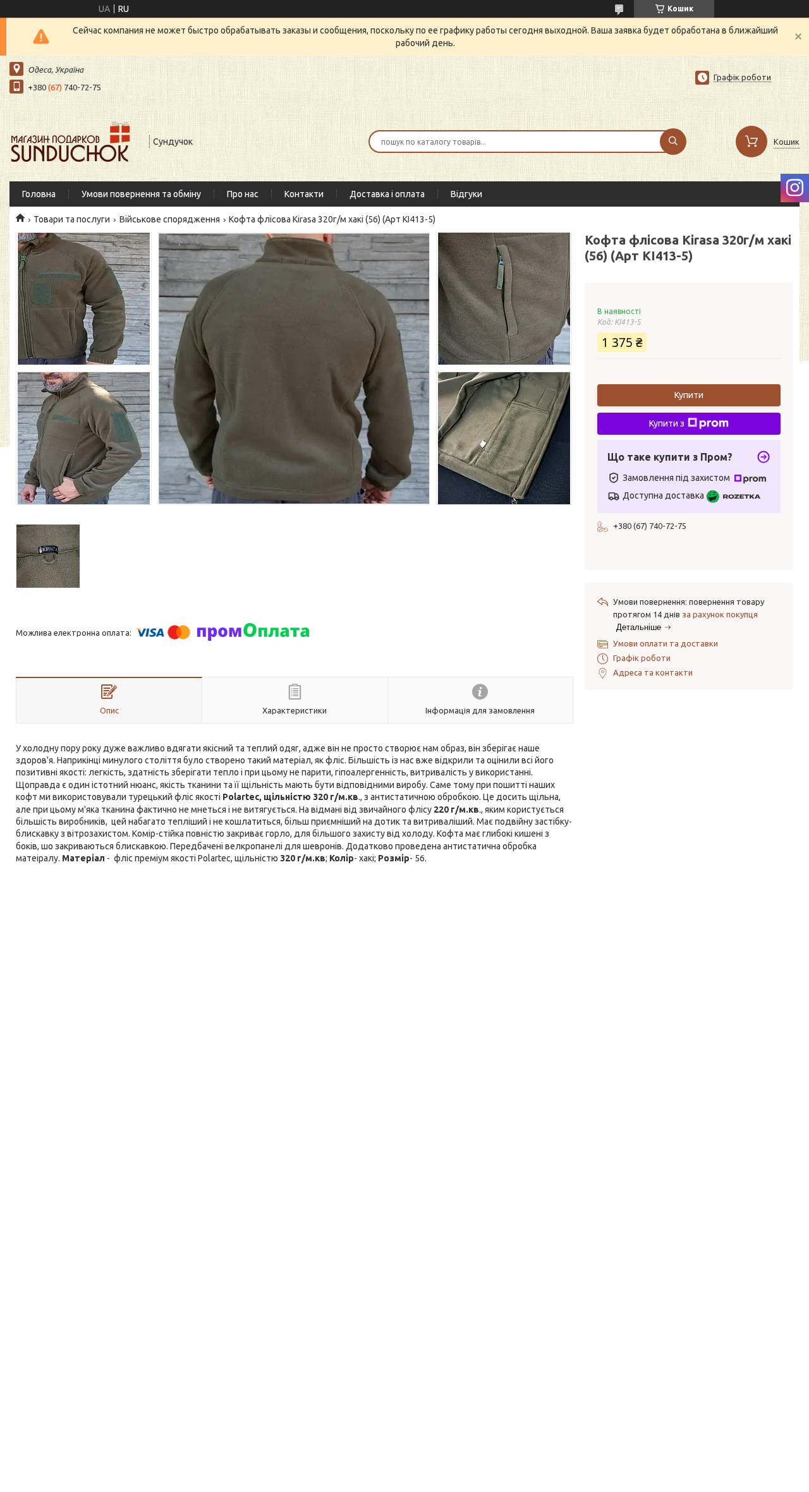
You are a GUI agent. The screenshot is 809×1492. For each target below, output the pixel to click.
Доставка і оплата (387, 194)
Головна (39, 194)
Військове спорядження (169, 219)
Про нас (243, 194)
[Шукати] (673, 141)
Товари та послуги (71, 219)
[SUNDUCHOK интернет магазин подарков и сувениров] (73, 140)
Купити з (666, 423)
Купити (688, 395)
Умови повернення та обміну (141, 194)
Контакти (304, 194)
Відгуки (466, 194)
